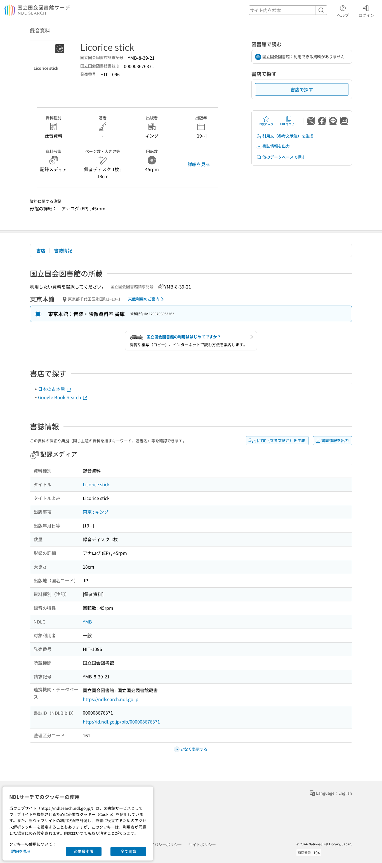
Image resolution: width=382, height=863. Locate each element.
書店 (40, 250)
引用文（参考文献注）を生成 (287, 136)
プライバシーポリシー (162, 844)
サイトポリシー (202, 844)
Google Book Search (60, 397)
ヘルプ (343, 15)
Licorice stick (96, 484)
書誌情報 (63, 250)
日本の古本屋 (52, 388)
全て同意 (128, 851)
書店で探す (302, 89)
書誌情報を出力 (276, 146)
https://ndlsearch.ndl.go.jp (110, 699)
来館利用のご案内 (143, 299)
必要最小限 (83, 851)
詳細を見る (199, 164)
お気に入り (266, 124)
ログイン (366, 15)
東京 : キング (96, 511)
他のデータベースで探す (283, 157)
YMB (87, 621)
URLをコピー (288, 124)
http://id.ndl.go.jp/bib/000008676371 (121, 721)
